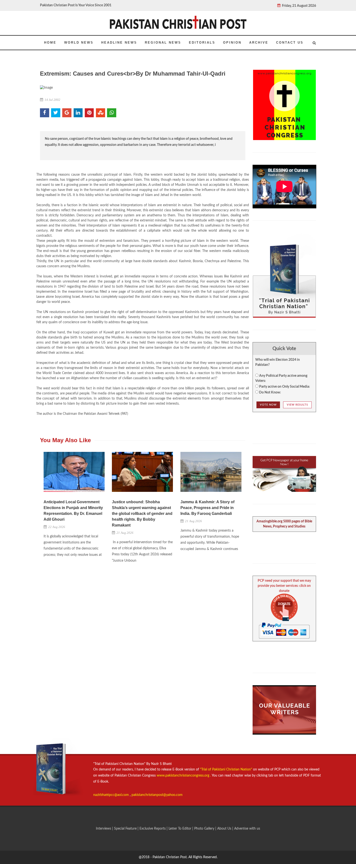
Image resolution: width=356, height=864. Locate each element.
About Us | (225, 828)
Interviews (104, 828)
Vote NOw (268, 404)
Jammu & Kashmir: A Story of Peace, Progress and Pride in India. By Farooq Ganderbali (207, 508)
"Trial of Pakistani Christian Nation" (226, 769)
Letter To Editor (180, 828)
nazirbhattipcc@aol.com (111, 795)
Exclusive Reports (153, 828)
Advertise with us (247, 828)
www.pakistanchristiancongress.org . (183, 775)
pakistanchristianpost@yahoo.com (157, 795)
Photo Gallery (204, 828)
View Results (297, 404)
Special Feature (126, 828)
